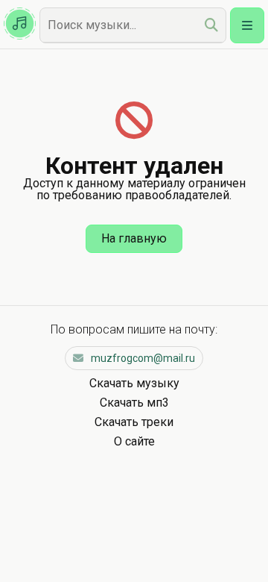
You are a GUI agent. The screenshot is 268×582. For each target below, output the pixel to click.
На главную (134, 238)
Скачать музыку (134, 383)
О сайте (134, 441)
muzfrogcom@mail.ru (143, 358)
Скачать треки (134, 422)
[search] (211, 25)
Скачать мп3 (134, 402)
